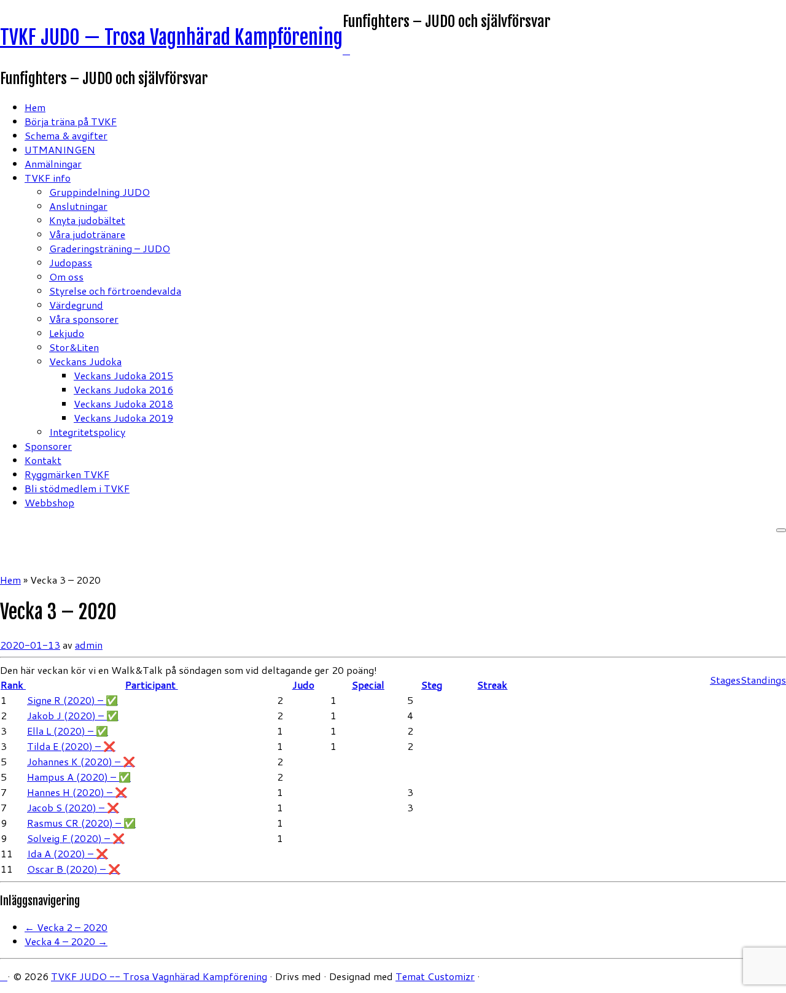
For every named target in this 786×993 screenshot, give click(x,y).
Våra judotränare (87, 234)
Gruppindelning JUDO (99, 192)
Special (368, 685)
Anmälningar (53, 163)
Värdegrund (76, 305)
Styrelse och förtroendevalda (115, 291)
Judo (303, 685)
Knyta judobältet (87, 220)
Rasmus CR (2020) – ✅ (81, 823)
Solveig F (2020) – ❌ (76, 838)
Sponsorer (48, 446)
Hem (35, 107)
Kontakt (43, 460)
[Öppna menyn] (781, 530)
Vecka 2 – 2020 (66, 927)
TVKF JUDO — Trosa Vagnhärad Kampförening (171, 37)
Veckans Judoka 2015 (123, 375)
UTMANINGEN (60, 149)
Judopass (70, 262)
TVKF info (48, 178)
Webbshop (49, 502)
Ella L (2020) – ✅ (67, 731)
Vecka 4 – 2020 (66, 941)
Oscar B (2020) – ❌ (73, 869)
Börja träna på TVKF (71, 121)
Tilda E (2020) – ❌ (71, 746)
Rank (13, 685)
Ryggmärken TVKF (67, 474)
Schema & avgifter (66, 135)
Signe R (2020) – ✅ (72, 700)
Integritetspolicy (87, 432)
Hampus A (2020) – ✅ (79, 777)
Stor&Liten (74, 347)
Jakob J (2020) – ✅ (73, 715)
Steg (431, 685)
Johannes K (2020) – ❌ (81, 761)
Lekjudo (66, 333)
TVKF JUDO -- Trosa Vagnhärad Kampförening (159, 976)
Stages (725, 680)
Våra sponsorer (84, 319)
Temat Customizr (435, 976)
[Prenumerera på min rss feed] (346, 50)
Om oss (66, 276)
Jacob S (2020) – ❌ (73, 807)
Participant (151, 685)
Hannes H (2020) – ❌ (77, 792)
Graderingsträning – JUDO (109, 248)
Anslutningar (78, 206)
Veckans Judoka (85, 361)
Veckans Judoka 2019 (123, 418)
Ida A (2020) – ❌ (67, 853)
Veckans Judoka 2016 (123, 389)
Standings (763, 680)
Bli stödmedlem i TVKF (77, 488)
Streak (492, 685)
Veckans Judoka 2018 (123, 403)
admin (89, 645)
